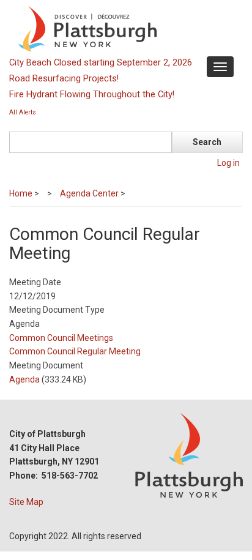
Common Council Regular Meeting (75, 351)
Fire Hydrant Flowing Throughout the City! (91, 94)
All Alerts (22, 112)
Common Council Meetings (61, 338)
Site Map (26, 502)
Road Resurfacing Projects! (64, 78)
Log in (228, 163)
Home (20, 193)
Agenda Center (89, 193)
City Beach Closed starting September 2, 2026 (100, 62)
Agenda (24, 379)
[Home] (124, 28)
